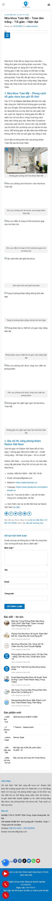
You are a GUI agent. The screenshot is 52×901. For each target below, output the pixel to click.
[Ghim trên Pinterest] (25, 514)
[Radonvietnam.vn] (26, 4)
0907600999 (29, 828)
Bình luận (9, 548)
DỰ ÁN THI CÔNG (23, 15)
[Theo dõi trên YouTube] (38, 861)
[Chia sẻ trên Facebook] (11, 514)
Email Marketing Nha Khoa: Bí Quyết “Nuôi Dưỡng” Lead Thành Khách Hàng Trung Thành (29, 679)
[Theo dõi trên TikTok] (24, 861)
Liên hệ (17, 872)
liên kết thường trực (34, 523)
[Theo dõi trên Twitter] (29, 861)
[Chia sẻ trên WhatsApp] (6, 514)
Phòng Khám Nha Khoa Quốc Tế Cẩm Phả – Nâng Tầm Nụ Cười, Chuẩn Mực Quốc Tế (29, 656)
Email (6, 582)
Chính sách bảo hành (32, 872)
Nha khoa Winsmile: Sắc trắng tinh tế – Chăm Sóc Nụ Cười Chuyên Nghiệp (27, 645)
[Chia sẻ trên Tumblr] (29, 514)
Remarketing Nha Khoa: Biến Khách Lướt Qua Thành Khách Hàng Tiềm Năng (28, 701)
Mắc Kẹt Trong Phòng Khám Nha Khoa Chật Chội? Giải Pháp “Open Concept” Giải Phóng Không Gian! (28, 623)
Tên (6, 570)
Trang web (9, 593)
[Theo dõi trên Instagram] (20, 861)
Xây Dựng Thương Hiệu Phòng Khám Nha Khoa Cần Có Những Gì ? (29, 691)
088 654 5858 (15, 828)
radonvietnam (32, 26)
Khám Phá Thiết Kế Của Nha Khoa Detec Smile (28, 668)
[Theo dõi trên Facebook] (15, 861)
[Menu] (3, 4)
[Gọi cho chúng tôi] (33, 861)
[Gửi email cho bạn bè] (20, 514)
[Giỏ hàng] (49, 4)
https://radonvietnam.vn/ (26, 482)
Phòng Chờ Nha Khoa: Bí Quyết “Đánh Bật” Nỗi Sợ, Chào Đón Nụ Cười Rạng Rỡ (29, 635)
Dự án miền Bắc (10, 15)
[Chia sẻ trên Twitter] (16, 514)
